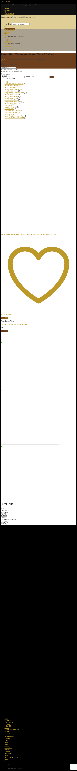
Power (7, 39)
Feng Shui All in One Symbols (14, 84)
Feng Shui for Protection (13, 102)
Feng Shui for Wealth (11, 103)
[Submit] (5, 26)
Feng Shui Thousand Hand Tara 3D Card (14, 324)
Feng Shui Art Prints (11, 85)
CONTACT (4, 523)
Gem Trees (8, 105)
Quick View (4, 318)
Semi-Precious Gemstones (13, 111)
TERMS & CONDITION (8, 519)
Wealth (7, 42)
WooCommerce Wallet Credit (14, 118)
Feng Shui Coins (10, 87)
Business (7, 32)
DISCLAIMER (5, 512)
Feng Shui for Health (11, 96)
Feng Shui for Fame (11, 94)
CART (3, 509)
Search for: (8, 24)
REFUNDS (4, 516)
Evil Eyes (7, 82)
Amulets (7, 44)
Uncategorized (9, 114)
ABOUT (7, 10)
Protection (8, 41)
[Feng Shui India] (18, 17)
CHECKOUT (4, 510)
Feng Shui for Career (11, 91)
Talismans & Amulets (11, 112)
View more (4, 331)
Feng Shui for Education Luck (14, 93)
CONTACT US (9, 14)
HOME (7, 8)
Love (6, 37)
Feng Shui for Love (11, 98)
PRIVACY (4, 514)
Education (8, 46)
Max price (28, 77)
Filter (51, 77)
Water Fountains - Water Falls (14, 116)
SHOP (7, 12)
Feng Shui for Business (12, 89)
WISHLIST (4, 521)
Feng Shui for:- (9, 30)
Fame (6, 48)
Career (7, 33)
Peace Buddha (9, 109)
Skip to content (6, 2)
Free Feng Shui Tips (11, 50)
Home (3, 59)
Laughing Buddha (10, 107)
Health (7, 35)
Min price (4, 77)
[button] (38, 316)
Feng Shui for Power (11, 100)
